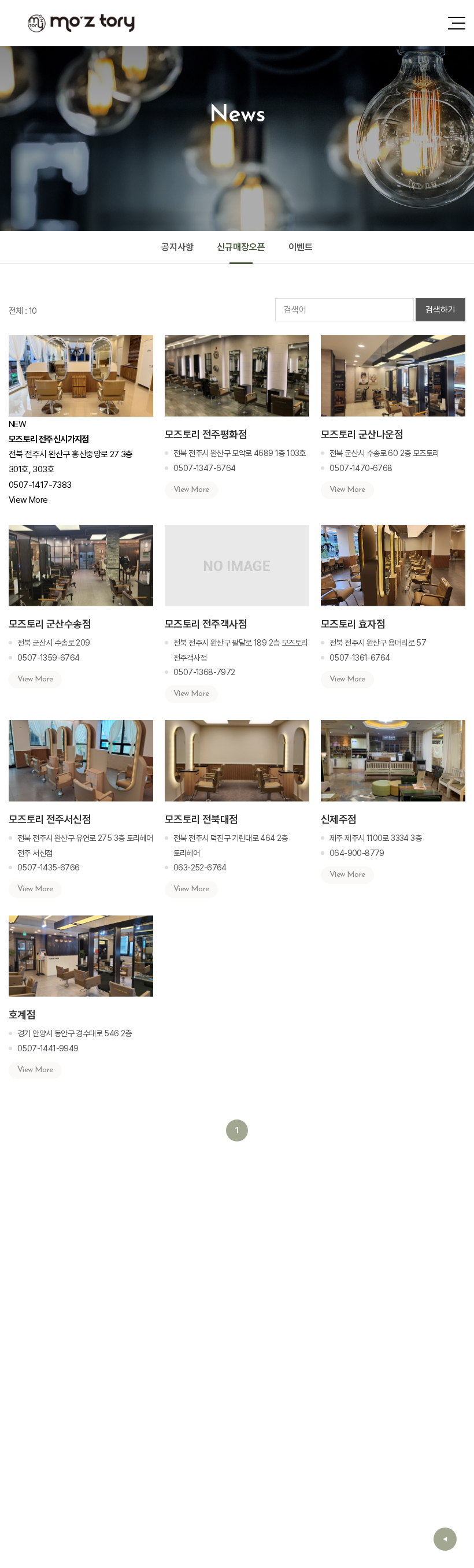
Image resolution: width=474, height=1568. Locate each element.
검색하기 (440, 310)
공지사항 (177, 247)
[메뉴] (456, 23)
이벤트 (300, 247)
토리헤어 (81, 23)
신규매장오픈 (241, 247)
